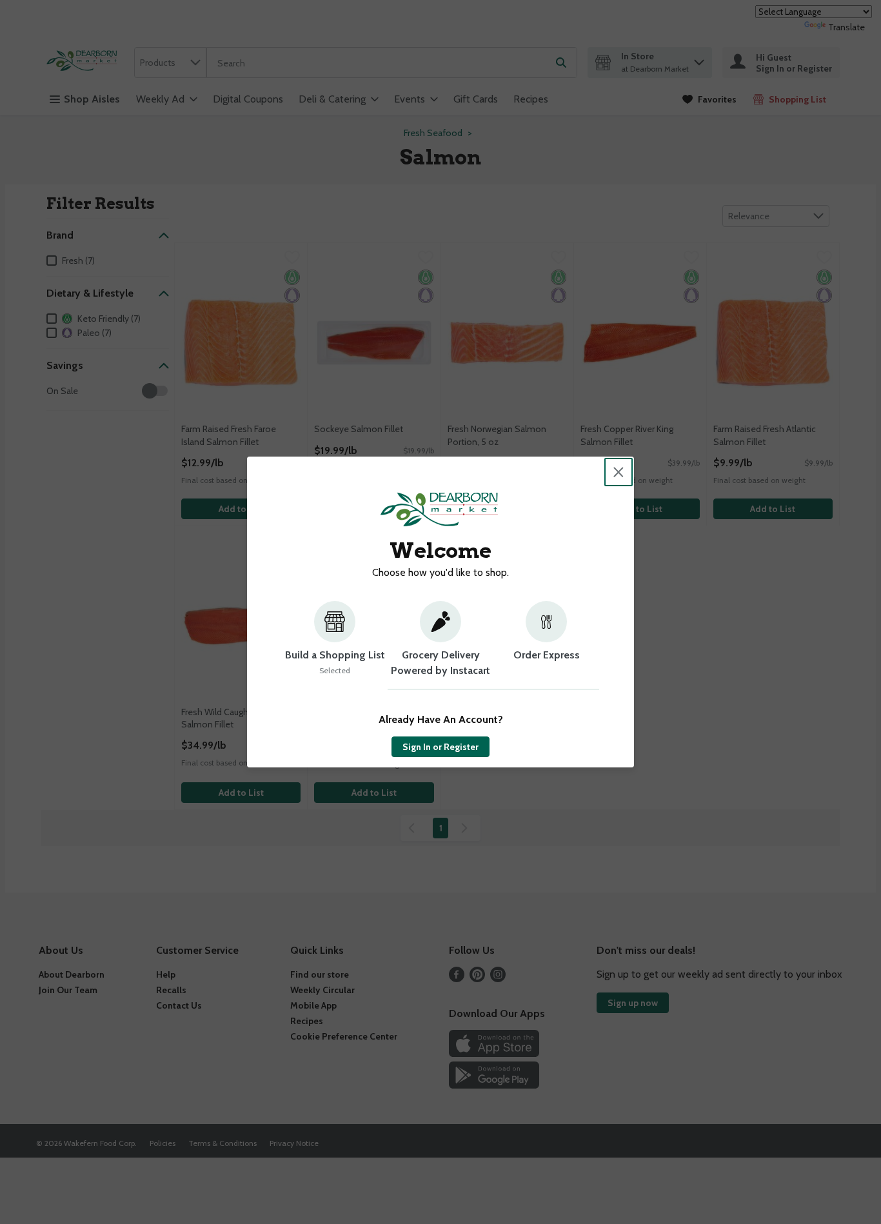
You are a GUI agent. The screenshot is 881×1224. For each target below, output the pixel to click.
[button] (335, 645)
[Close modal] (618, 472)
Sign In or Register (440, 747)
